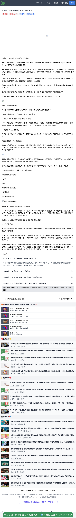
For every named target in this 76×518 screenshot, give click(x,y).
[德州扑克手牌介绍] (5, 477)
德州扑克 (64, 3)
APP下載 (39, 3)
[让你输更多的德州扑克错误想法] (5, 456)
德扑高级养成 (20, 465)
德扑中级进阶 (27, 438)
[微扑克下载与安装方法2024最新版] (5, 358)
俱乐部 (48, 3)
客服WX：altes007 (16, 334)
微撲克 (55, 3)
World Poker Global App (19, 308)
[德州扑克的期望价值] (5, 429)
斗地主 (18, 346)
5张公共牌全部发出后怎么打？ (14, 299)
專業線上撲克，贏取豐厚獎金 (19, 316)
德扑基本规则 (21, 451)
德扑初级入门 (21, 424)
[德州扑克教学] (5, 484)
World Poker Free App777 (18, 310)
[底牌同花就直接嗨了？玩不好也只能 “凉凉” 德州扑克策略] (5, 470)
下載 (72, 3)
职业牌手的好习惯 (65, 299)
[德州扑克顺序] (5, 450)
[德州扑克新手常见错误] (5, 422)
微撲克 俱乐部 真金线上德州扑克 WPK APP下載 (38, 502)
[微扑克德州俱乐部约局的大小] (5, 351)
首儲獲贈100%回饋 (16, 314)
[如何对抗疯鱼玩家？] (5, 436)
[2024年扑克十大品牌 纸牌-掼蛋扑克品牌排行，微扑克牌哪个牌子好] (5, 345)
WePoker (13, 332)
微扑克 (23, 346)
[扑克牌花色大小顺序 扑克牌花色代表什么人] (5, 365)
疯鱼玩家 (13, 438)
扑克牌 (13, 346)
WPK (12, 353)
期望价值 (13, 431)
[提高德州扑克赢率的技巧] (5, 443)
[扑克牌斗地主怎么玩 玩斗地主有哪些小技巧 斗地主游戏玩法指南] (5, 372)
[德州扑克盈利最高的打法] (5, 463)
